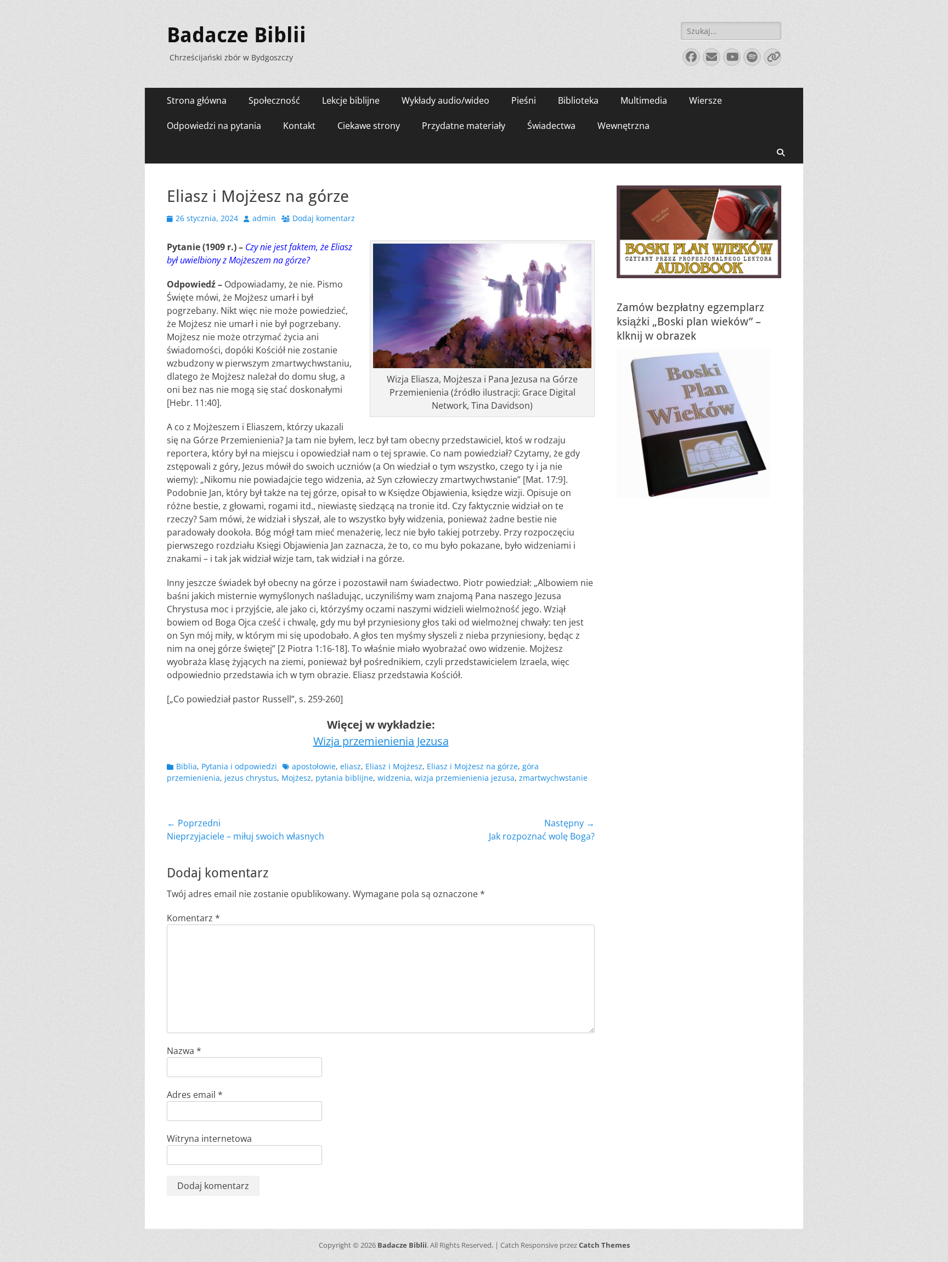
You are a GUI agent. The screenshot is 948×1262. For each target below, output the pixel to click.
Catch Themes (604, 1245)
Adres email (195, 1095)
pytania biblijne (344, 778)
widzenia (393, 778)
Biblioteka (578, 100)
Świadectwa (551, 126)
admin (264, 218)
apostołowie (314, 766)
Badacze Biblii (236, 35)
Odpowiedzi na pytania (214, 126)
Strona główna (197, 100)
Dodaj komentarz (323, 218)
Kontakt (299, 126)
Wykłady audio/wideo (445, 100)
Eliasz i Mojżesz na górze (472, 766)
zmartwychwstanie (553, 778)
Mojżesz (296, 778)
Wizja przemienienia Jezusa (381, 741)
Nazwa (184, 1051)
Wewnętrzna (623, 126)
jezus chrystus (250, 778)
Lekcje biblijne (351, 100)
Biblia (186, 766)
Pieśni (523, 100)
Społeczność (274, 100)
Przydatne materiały (463, 126)
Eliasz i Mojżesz (393, 766)
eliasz (350, 766)
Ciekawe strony (368, 126)
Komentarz (193, 918)
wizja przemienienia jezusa (465, 778)
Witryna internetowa (209, 1139)
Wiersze (705, 100)
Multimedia (643, 100)
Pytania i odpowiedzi (239, 766)
